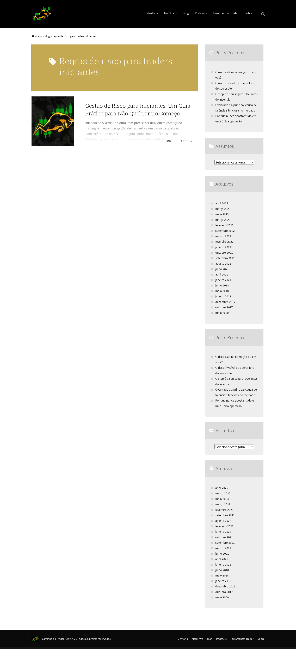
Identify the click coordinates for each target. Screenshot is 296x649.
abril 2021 (221, 274)
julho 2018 (222, 285)
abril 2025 (221, 203)
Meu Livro (170, 13)
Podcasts (201, 13)
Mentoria (152, 13)
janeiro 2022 (223, 247)
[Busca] (260, 9)
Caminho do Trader (53, 638)
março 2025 (222, 209)
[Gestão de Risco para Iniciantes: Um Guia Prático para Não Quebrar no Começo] (53, 121)
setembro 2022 (225, 231)
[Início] (37, 639)
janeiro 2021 (223, 280)
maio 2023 (222, 214)
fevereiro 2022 (224, 242)
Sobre (248, 13)
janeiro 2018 (223, 296)
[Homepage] (42, 14)
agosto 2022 (223, 236)
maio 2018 (222, 291)
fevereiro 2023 (224, 225)
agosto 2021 (223, 263)
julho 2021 (222, 269)
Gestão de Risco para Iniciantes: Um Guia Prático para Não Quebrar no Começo (137, 109)
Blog (186, 13)
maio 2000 (222, 313)
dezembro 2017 (225, 302)
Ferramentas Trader (225, 13)
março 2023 (222, 220)
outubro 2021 (224, 252)
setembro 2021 (225, 258)
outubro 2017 (224, 307)
